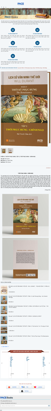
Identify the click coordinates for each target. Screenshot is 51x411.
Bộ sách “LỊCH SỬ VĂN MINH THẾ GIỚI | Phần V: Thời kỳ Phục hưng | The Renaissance (29, 336)
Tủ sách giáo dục (13, 46)
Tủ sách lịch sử (37, 46)
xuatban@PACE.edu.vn (7, 401)
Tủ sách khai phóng (13, 59)
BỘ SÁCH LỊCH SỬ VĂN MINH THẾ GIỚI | (10, 67)
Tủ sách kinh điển (37, 33)
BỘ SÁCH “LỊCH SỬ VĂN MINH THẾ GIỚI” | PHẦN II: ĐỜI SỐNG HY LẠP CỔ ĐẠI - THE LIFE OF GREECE (28, 307)
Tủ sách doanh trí (12, 33)
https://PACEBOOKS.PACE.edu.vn (9, 403)
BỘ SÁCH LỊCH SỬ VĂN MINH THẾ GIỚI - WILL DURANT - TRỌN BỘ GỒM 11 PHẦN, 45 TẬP (29, 287)
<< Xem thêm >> (5, 346)
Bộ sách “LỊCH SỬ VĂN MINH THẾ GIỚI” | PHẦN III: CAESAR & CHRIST (25, 316)
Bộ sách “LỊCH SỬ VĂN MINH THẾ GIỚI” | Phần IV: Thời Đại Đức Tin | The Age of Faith (29, 326)
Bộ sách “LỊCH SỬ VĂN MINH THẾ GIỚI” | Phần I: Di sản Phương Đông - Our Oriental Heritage (28, 297)
